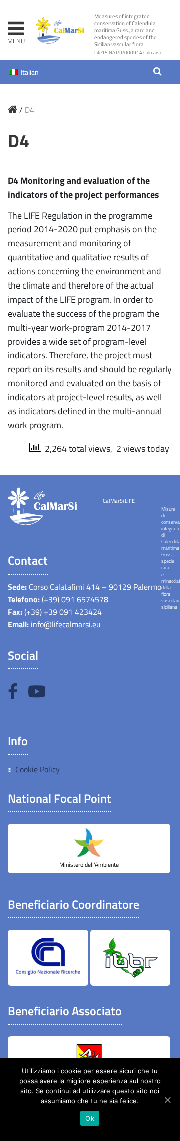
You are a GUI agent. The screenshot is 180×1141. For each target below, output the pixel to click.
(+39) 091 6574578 (74, 599)
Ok (90, 1118)
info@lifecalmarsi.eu (66, 624)
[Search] (158, 72)
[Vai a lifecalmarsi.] (13, 110)
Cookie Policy (38, 769)
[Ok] (167, 1100)
